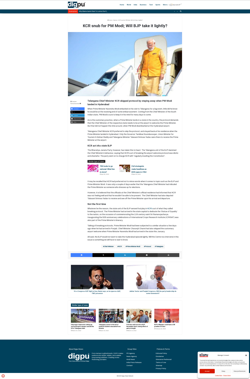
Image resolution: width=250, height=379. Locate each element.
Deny (223, 371)
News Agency (131, 356)
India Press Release (134, 362)
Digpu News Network (127, 376)
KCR (120, 246)
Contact (129, 365)
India (135, 5)
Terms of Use (161, 362)
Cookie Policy (218, 375)
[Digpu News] (76, 5)
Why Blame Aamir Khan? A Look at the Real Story (96, 11)
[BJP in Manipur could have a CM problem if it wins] (166, 316)
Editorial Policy (161, 353)
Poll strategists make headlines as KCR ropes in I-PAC (139, 169)
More (165, 5)
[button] (246, 355)
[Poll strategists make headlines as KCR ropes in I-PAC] (124, 168)
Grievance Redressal (163, 359)
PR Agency (130, 353)
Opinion (115, 20)
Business (143, 5)
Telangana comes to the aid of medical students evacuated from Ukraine (110, 326)
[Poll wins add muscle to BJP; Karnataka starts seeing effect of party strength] (138, 316)
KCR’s (150, 208)
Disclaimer (160, 356)
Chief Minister (109, 246)
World (129, 5)
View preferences (239, 371)
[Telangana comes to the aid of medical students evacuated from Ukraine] (111, 316)
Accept (207, 371)
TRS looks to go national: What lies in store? (107, 169)
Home (122, 5)
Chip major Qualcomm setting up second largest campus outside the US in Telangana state (82, 326)
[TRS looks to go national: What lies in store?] (93, 168)
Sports (157, 5)
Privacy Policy (227, 375)
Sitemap (159, 365)
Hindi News (130, 359)
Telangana (159, 246)
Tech (151, 5)
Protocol (148, 246)
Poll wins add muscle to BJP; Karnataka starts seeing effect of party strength (137, 326)
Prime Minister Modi (133, 246)
